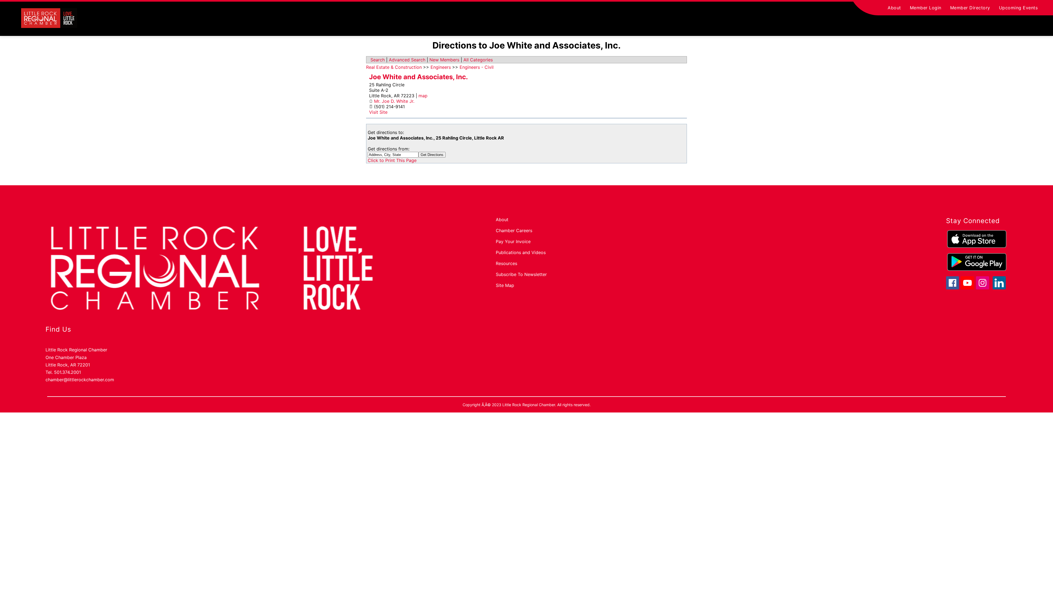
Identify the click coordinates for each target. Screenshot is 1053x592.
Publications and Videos (521, 252)
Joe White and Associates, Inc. (418, 77)
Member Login (925, 7)
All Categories (478, 59)
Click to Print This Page (392, 160)
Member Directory (970, 7)
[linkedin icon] (999, 288)
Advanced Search (407, 59)
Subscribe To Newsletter (521, 274)
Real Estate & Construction (394, 67)
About (894, 7)
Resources (506, 263)
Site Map (505, 285)
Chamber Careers (514, 230)
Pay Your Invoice (513, 241)
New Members (444, 59)
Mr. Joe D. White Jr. (394, 101)
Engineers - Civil (477, 67)
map (423, 95)
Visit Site (378, 112)
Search (377, 59)
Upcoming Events (1018, 7)
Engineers (441, 67)
